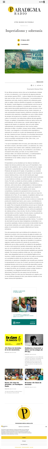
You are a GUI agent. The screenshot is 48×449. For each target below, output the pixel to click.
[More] (42, 85)
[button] (46, 426)
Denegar (24, 441)
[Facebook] (31, 85)
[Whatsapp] (36, 85)
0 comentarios (24, 44)
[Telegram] (38, 85)
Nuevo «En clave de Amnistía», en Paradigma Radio (14, 384)
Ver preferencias (24, 444)
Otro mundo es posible (24, 22)
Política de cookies (18, 447)
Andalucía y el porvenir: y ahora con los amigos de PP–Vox (34, 349)
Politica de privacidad (25, 447)
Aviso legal (31, 447)
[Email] (40, 85)
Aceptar (24, 437)
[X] (34, 85)
